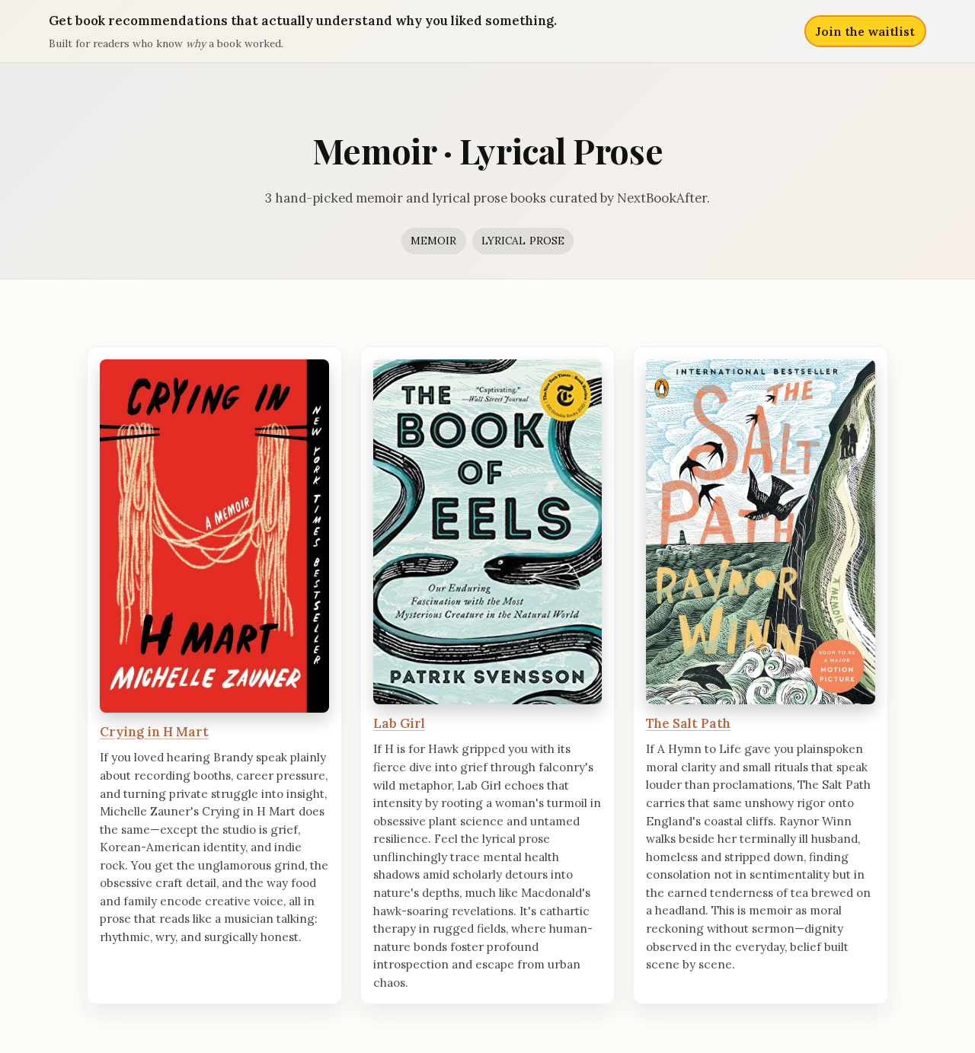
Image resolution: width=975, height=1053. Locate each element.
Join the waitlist (865, 31)
